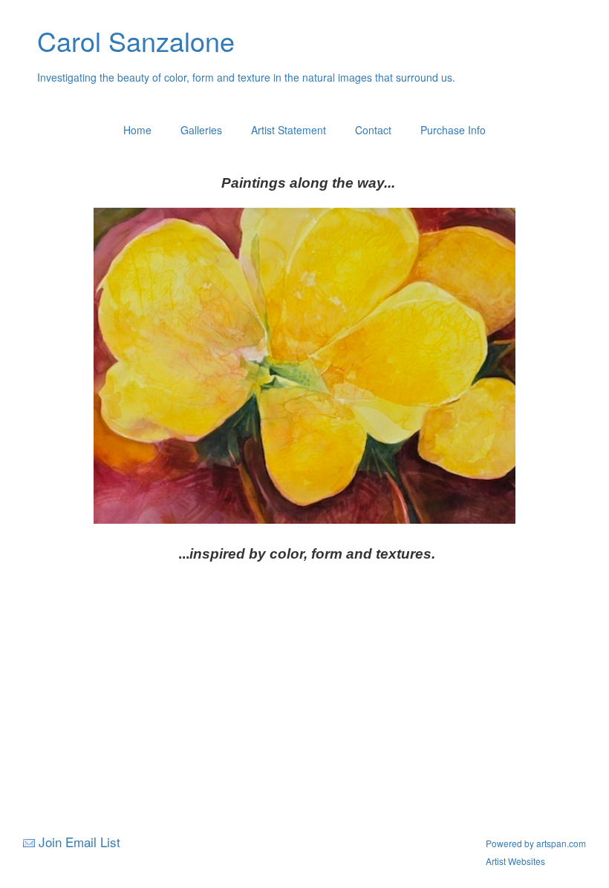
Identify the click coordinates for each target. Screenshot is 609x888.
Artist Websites (515, 861)
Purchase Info (453, 129)
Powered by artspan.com (536, 843)
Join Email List (79, 841)
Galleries (201, 129)
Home (137, 129)
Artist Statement (288, 129)
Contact (373, 129)
